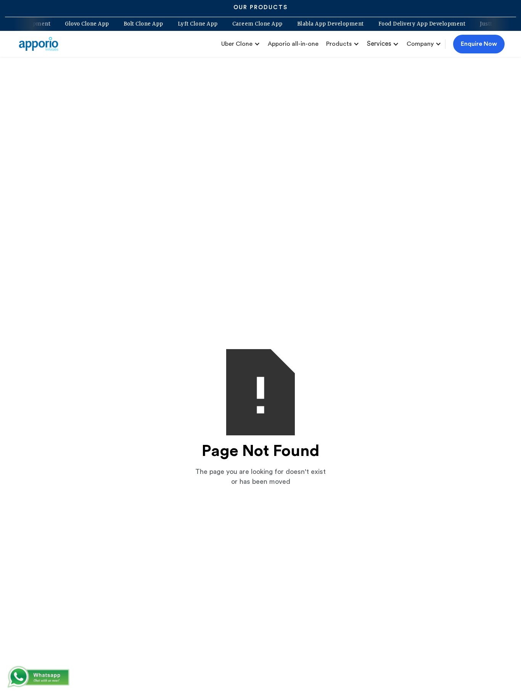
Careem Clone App (265, 24)
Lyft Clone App (205, 24)
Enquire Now (479, 44)
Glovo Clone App (94, 24)
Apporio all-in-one (293, 44)
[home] (41, 44)
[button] (240, 43)
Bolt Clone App (151, 24)
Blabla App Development (338, 24)
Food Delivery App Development (429, 24)
